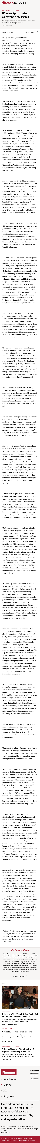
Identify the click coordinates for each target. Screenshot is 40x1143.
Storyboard (9, 1096)
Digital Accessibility (29, 1140)
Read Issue (19, 976)
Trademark (15, 1140)
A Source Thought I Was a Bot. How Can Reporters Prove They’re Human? (19, 1050)
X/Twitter (34, 1073)
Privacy (21, 1140)
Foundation (9, 1079)
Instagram (34, 1076)
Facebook (35, 1079)
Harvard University (6, 1140)
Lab (5, 1090)
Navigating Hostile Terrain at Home (17, 1032)
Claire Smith (8, 26)
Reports (7, 1084)
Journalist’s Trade (10, 10)
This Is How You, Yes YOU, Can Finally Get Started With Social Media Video (20, 1015)
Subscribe (34, 1070)
